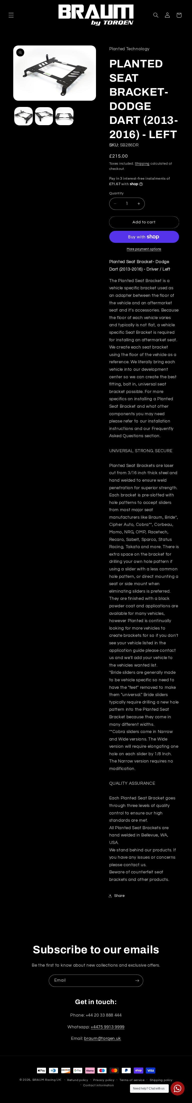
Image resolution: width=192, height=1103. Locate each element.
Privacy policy (103, 1080)
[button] (11, 15)
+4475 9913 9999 (107, 1027)
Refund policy (77, 1080)
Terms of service (132, 1080)
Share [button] (119, 896)
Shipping (142, 163)
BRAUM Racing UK (46, 1080)
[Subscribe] (137, 981)
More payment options (144, 249)
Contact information (98, 1085)
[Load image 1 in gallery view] (23, 116)
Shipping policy (161, 1080)
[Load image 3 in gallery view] (65, 116)
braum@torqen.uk (102, 1038)
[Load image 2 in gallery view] (44, 116)
